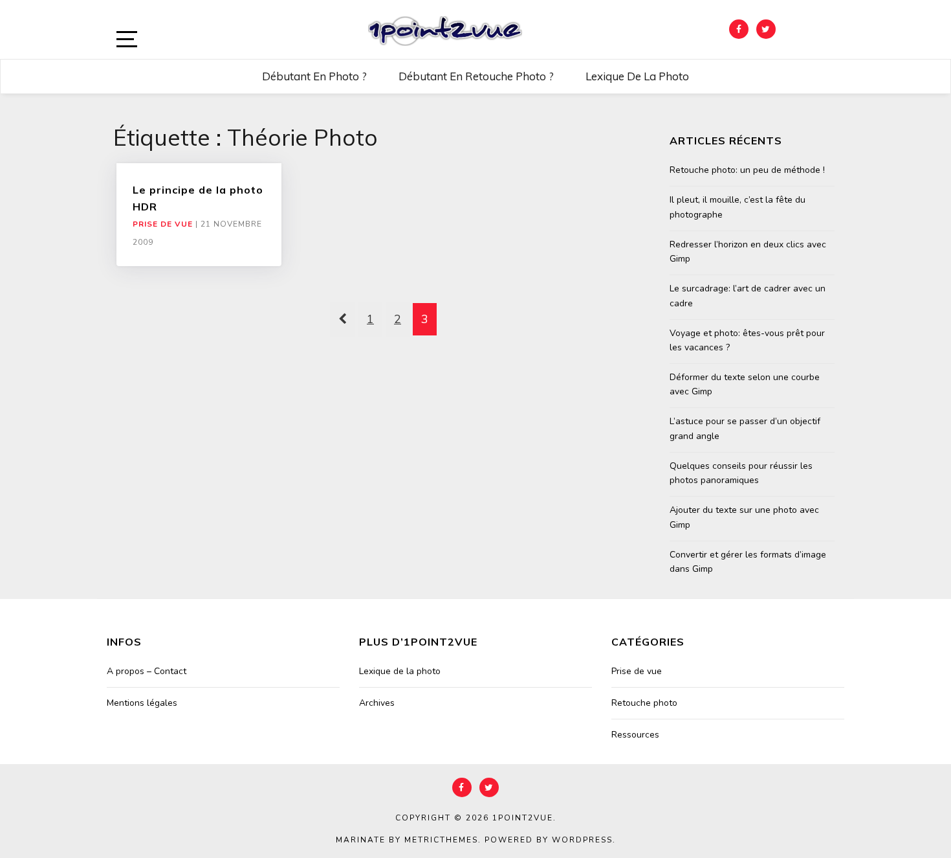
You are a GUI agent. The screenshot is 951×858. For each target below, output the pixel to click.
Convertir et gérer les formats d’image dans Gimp (748, 561)
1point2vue (522, 818)
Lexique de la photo (637, 76)
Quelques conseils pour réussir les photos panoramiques (741, 473)
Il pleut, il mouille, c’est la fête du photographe (737, 207)
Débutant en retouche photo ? (476, 76)
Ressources (635, 734)
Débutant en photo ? (314, 76)
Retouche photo (644, 703)
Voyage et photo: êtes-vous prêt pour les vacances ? (747, 340)
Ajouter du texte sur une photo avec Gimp (744, 517)
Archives (377, 703)
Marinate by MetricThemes (407, 840)
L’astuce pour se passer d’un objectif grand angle (745, 428)
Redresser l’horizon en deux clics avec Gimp (748, 251)
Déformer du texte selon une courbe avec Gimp (745, 384)
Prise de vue (163, 224)
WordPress (582, 840)
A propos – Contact (146, 671)
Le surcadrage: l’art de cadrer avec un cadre (747, 295)
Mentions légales (142, 703)
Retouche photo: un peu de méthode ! (747, 170)
